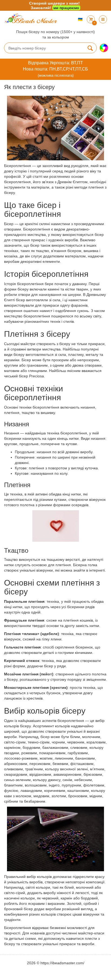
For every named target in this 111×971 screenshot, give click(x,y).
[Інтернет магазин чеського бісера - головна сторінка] (31, 18)
